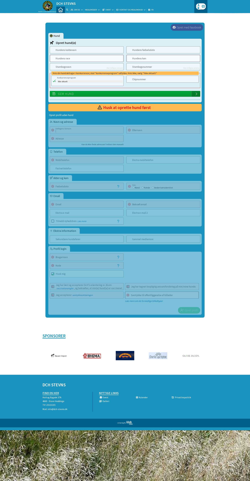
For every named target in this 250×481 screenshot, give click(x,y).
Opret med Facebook (189, 27)
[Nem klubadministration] (125, 423)
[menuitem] (60, 10)
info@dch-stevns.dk (57, 409)
